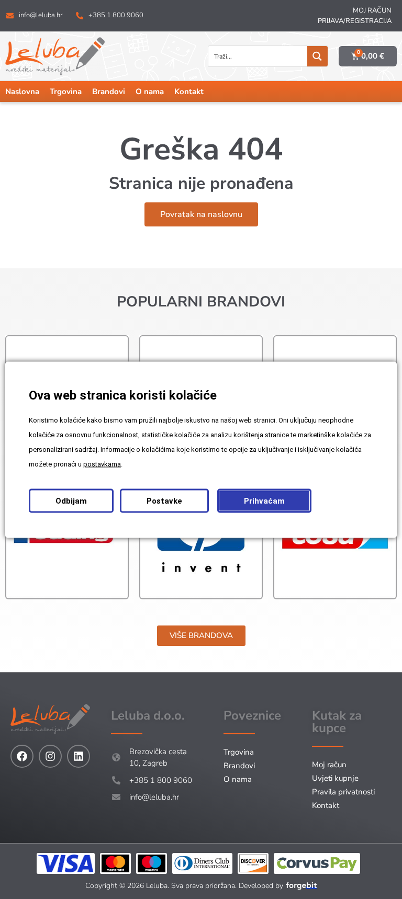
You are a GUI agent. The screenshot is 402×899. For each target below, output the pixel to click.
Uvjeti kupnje (335, 778)
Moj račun (372, 10)
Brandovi (108, 91)
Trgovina (66, 91)
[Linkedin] (78, 756)
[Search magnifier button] (317, 56)
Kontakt (189, 91)
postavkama (102, 464)
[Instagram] (50, 756)
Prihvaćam (264, 500)
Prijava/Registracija (355, 21)
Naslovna (22, 91)
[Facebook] (22, 756)
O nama (150, 91)
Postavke (164, 500)
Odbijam (71, 500)
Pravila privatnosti (343, 792)
